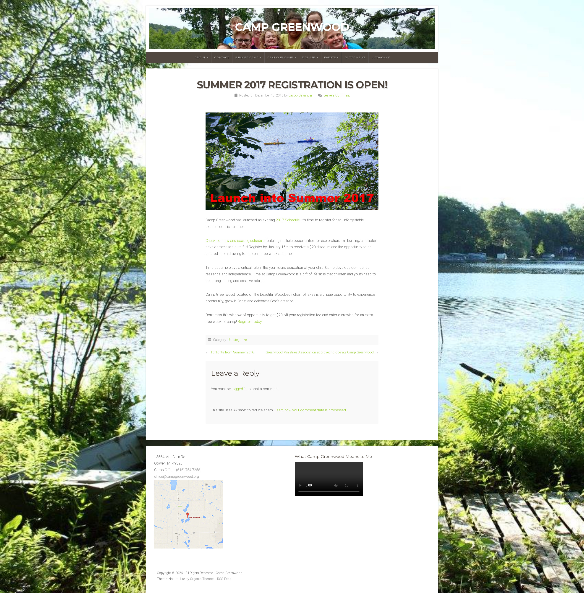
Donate (308, 57)
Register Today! (250, 321)
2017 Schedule (288, 220)
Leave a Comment (336, 95)
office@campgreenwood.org (176, 476)
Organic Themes (202, 579)
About (200, 57)
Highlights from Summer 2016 (232, 352)
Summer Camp (247, 57)
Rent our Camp (280, 57)
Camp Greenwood (292, 27)
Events (330, 57)
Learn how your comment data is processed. (311, 410)
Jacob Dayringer (300, 95)
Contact (221, 57)
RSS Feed (224, 579)
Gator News (354, 57)
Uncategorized (238, 340)
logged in (239, 389)
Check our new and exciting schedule (235, 240)
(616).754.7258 (188, 470)
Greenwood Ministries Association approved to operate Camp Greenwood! (320, 352)
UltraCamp (380, 57)
